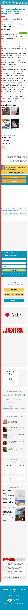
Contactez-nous (22, 591)
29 (10, 478)
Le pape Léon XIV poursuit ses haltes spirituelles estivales (8, 513)
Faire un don (14, 177)
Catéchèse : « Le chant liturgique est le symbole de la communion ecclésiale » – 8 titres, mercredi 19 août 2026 (14, 396)
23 (14, 475)
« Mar (4, 481)
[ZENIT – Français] (8, 2)
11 (20, 470)
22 (10, 475)
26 (23, 475)
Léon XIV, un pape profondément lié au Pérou (8, 492)
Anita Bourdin (16, 24)
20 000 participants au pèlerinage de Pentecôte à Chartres (16, 449)
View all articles (5, 152)
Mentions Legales (6, 591)
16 (14, 473)
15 (10, 473)
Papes (22, 24)
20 (4, 475)
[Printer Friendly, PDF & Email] (23, 33)
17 (17, 473)
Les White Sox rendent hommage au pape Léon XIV (13, 399)
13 (4, 473)
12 (23, 470)
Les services (22, 589)
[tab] (8, 559)
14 (7, 473)
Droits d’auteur (14, 591)
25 (20, 475)
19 (23, 473)
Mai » (7, 481)
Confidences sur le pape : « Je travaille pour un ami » (16, 428)
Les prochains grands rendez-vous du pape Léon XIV (8, 502)
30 (14, 478)
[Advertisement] (14, 196)
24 (17, 475)
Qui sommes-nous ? (7, 589)
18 (20, 473)
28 (7, 478)
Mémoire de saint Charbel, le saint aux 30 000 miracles (16, 442)
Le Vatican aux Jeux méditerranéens (10, 402)
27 (4, 478)
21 (7, 475)
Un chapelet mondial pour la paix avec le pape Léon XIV (16, 435)
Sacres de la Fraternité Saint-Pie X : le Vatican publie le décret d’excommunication (16, 421)
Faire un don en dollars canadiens (14, 181)
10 (17, 470)
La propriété (15, 589)
